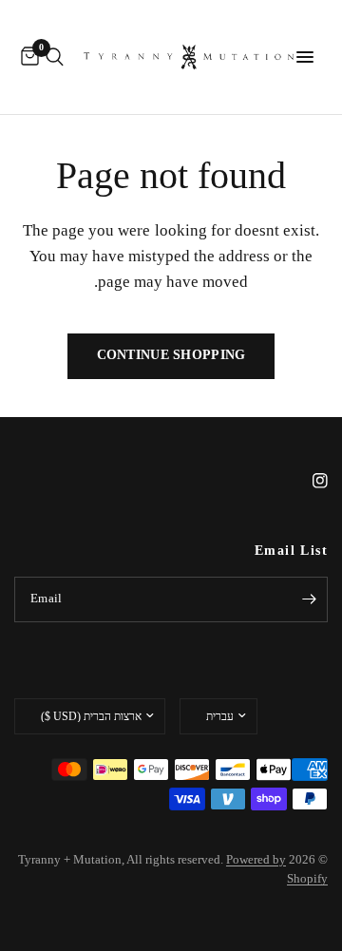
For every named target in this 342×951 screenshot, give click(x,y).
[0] (26, 57)
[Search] (54, 57)
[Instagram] (307, 481)
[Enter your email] (309, 599)
